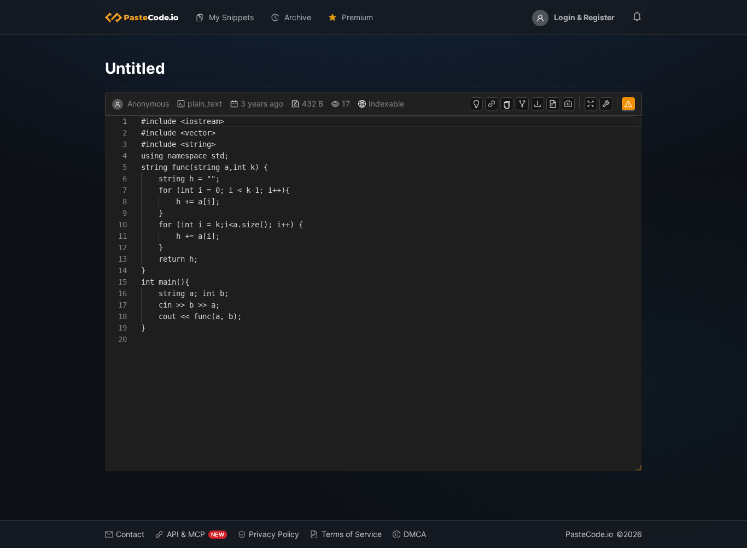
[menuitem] (146, 17)
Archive (297, 17)
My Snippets (231, 17)
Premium (357, 17)
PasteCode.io (589, 534)
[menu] (373, 17)
